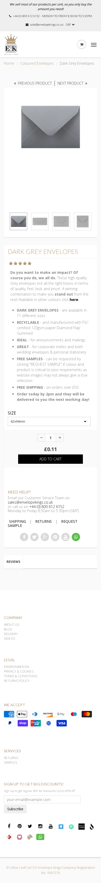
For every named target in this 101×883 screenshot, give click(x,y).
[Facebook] (9, 826)
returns (43, 521)
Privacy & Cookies (18, 671)
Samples (10, 762)
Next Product (70, 83)
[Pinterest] (19, 826)
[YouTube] (65, 537)
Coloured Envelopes (37, 63)
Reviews (13, 562)
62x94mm (18, 421)
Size (12, 413)
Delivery (11, 634)
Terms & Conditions (20, 676)
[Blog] (30, 837)
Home (9, 63)
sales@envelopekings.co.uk (46, 24)
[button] (20, 263)
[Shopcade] (92, 826)
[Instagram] (40, 826)
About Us (11, 624)
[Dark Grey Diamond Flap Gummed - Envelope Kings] (50, 127)
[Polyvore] (81, 826)
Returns (11, 758)
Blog (8, 629)
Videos (9, 638)
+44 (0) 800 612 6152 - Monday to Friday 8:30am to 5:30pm (52, 16)
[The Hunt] (9, 837)
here (74, 299)
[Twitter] (30, 826)
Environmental (17, 667)
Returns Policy (17, 681)
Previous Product (34, 83)
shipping (17, 521)
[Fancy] (61, 826)
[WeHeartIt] (19, 837)
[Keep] (71, 826)
